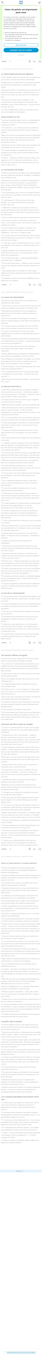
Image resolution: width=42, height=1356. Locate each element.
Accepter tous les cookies (21, 50)
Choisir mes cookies (21, 45)
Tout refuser (21, 55)
